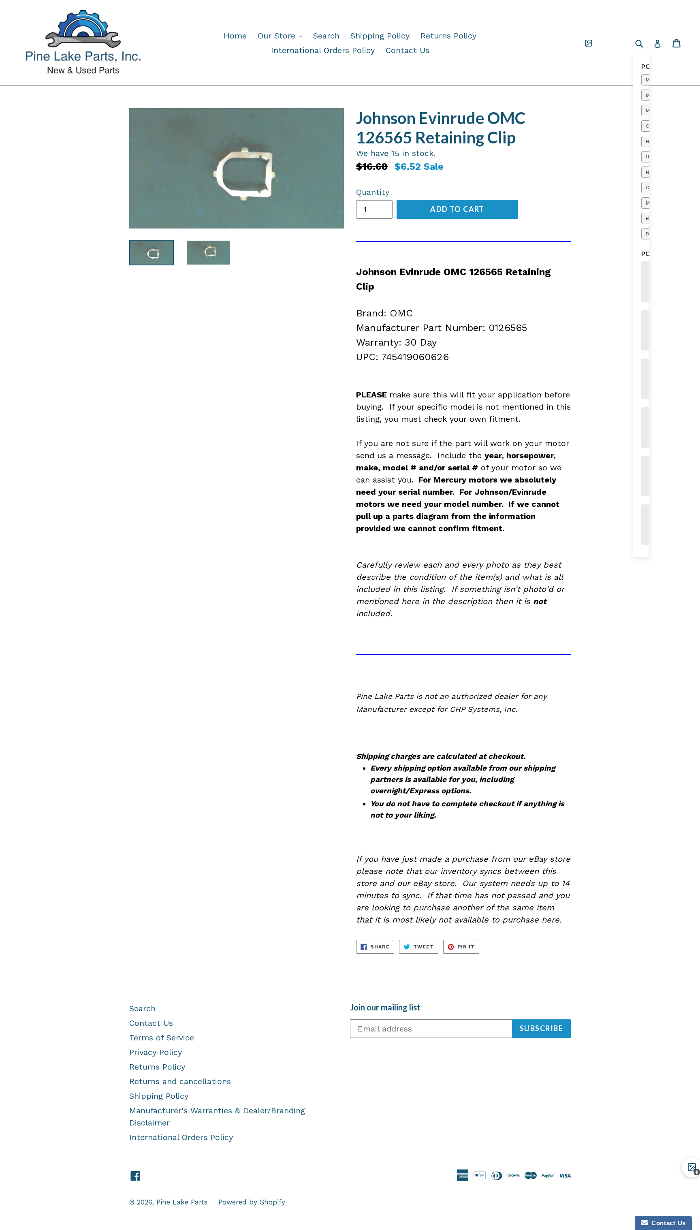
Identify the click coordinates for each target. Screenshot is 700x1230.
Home (235, 36)
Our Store (282, 35)
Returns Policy (448, 36)
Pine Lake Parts (181, 1202)
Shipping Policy (380, 36)
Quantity (372, 192)
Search (326, 36)
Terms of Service (161, 1037)
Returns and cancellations (180, 1081)
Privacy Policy (155, 1052)
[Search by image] (589, 43)
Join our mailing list (385, 1007)
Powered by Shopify (251, 1202)
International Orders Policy (323, 50)
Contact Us (407, 50)
